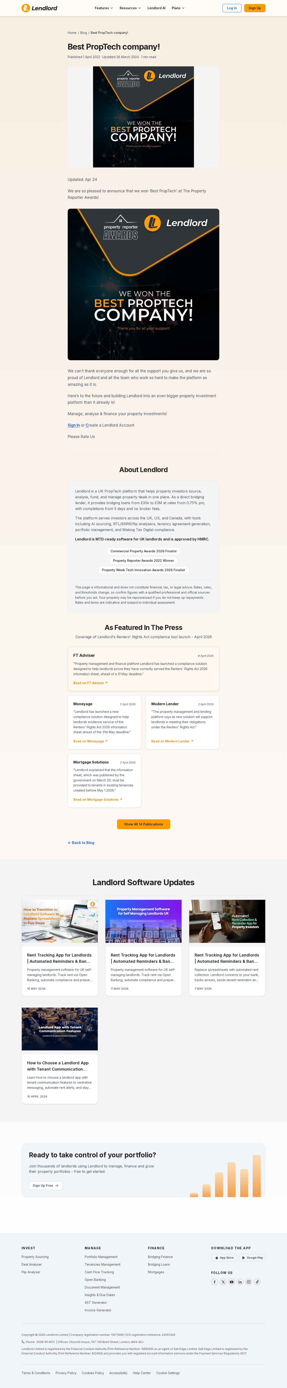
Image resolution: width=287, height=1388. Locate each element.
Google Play (255, 1257)
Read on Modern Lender (172, 741)
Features (102, 8)
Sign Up (255, 8)
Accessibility (118, 1373)
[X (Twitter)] (223, 1282)
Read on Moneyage (90, 741)
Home (72, 33)
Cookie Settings (168, 1373)
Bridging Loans (159, 1264)
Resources (128, 8)
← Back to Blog (81, 842)
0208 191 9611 (46, 1342)
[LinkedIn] (240, 1282)
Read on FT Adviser (90, 683)
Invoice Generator (98, 1310)
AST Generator (96, 1302)
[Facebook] (214, 1282)
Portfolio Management (101, 1257)
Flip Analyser (31, 1272)
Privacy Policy (66, 1373)
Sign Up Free (43, 1185)
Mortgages (156, 1272)
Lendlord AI (156, 8)
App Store (227, 1257)
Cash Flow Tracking (99, 1272)
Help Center (142, 1373)
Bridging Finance (160, 1257)
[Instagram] (248, 1282)
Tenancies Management (102, 1264)
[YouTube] (231, 1282)
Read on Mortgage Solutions (97, 799)
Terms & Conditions (36, 1373)
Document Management (102, 1287)
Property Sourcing (35, 1257)
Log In (232, 8)
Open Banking (95, 1280)
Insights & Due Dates (100, 1295)
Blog (83, 33)
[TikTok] (257, 1282)
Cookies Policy (93, 1373)
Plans (176, 8)
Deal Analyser (32, 1264)
